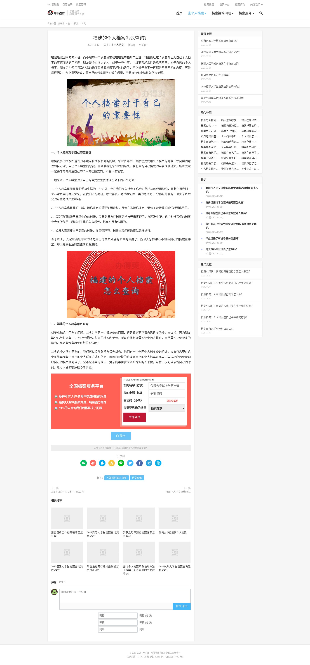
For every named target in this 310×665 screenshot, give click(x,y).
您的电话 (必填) (133, 392)
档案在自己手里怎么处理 (250, 152)
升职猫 (56, 13)
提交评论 (181, 606)
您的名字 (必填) (133, 385)
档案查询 (137, 478)
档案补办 (224, 4)
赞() (123, 435)
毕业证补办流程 (230, 169)
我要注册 (67, 4)
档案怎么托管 (210, 120)
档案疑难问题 (221, 13)
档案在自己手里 (230, 152)
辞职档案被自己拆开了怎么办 (67, 492)
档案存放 (249, 141)
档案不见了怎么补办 (250, 163)
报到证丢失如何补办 (230, 158)
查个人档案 (196, 13)
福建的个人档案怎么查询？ (121, 38)
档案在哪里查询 (250, 120)
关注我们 (255, 4)
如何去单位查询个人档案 (173, 532)
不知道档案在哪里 (117, 478)
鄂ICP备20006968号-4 (170, 653)
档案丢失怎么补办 (230, 163)
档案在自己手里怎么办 (210, 152)
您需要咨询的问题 (134, 407)
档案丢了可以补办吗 (210, 131)
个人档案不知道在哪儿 (230, 136)
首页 (179, 13)
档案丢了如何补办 (230, 131)
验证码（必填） (150, 400)
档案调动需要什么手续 (230, 141)
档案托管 (209, 4)
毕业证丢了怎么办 (250, 169)
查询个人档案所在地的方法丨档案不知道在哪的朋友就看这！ (139, 570)
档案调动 (240, 4)
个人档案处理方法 (210, 169)
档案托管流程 (230, 125)
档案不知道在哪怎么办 (210, 158)
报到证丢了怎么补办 (210, 163)
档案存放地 (210, 141)
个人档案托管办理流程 (230, 147)
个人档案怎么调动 (250, 136)
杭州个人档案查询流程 (178, 492)
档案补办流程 (210, 147)
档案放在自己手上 (250, 158)
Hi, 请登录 (53, 4)
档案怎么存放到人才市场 (230, 120)
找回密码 (81, 4)
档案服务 (245, 13)
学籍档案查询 (250, 131)
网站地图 (155, 653)
